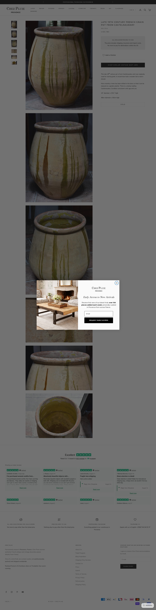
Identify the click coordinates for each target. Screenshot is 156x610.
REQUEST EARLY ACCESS (98, 320)
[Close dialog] (117, 283)
